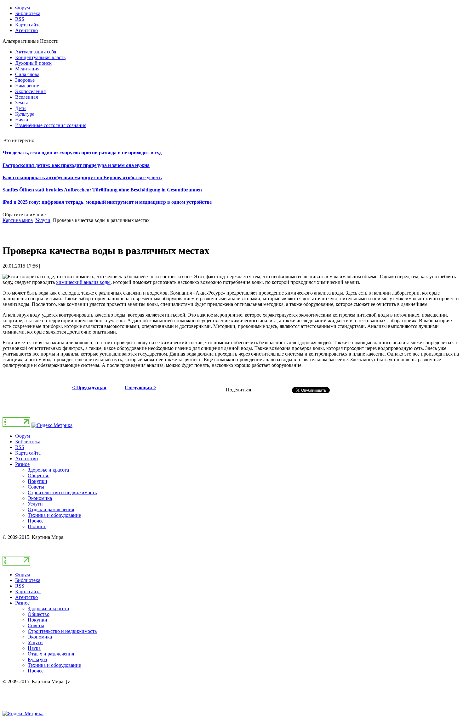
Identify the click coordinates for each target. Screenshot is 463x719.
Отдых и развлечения (51, 509)
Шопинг (37, 526)
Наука (34, 648)
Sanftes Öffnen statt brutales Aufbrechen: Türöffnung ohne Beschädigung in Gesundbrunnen (102, 189)
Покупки (37, 481)
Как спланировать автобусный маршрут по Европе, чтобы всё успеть (82, 177)
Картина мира (18, 220)
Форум (22, 436)
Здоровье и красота (48, 470)
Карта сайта (28, 453)
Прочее (35, 520)
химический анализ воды (83, 282)
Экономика (40, 498)
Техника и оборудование (54, 515)
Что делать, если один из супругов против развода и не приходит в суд (82, 152)
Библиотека (27, 441)
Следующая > (140, 387)
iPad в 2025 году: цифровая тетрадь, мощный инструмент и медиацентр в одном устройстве (107, 202)
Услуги (42, 220)
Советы (36, 486)
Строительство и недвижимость (62, 492)
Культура (37, 659)
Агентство (26, 458)
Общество (38, 475)
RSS (19, 447)
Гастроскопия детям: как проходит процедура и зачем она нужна (76, 165)
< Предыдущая (89, 387)
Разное (22, 464)
